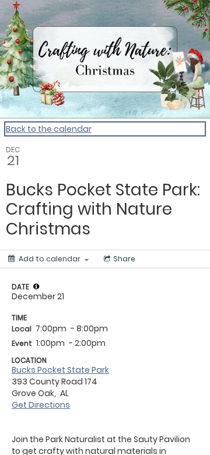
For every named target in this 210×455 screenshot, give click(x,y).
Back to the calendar (49, 129)
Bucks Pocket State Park (60, 370)
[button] (36, 286)
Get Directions (41, 405)
